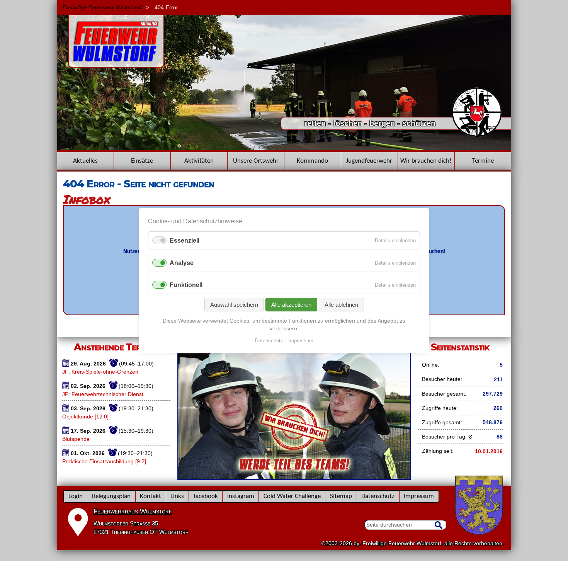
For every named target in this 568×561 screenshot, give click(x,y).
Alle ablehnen (341, 304)
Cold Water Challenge (292, 496)
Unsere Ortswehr (256, 161)
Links (177, 496)
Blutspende (76, 439)
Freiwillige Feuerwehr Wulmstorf (102, 7)
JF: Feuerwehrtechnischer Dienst (102, 394)
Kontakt (150, 496)
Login (75, 496)
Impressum (419, 496)
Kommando (312, 161)
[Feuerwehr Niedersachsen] (477, 136)
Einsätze (142, 161)
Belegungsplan (111, 496)
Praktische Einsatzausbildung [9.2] (104, 461)
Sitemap (341, 496)
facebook (206, 496)
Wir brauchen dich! (426, 161)
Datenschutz (378, 496)
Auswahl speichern (234, 304)
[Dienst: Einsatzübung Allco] (284, 148)
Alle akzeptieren (291, 304)
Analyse (182, 263)
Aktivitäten (199, 161)
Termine (483, 161)
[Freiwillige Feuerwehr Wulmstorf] (116, 64)
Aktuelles (85, 161)
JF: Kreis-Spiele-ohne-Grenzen (100, 372)
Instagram (240, 496)
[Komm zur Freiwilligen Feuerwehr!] (294, 477)
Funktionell (186, 285)
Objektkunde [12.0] (85, 416)
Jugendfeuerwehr (369, 161)
